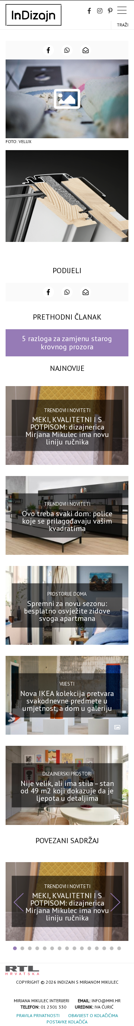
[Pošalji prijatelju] (85, 50)
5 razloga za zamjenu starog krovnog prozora (67, 342)
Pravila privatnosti (38, 1015)
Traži (122, 24)
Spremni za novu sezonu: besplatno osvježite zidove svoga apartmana (67, 610)
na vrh (121, 968)
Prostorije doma (67, 594)
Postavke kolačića (67, 1022)
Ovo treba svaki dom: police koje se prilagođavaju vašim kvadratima (67, 520)
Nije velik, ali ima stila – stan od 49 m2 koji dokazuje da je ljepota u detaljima (67, 791)
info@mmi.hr (106, 1000)
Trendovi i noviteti (67, 410)
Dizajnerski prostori (67, 774)
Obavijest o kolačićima (93, 1015)
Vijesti (67, 684)
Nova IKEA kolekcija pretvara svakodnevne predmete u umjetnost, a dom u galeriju (67, 701)
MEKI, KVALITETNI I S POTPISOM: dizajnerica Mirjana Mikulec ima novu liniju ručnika (67, 431)
